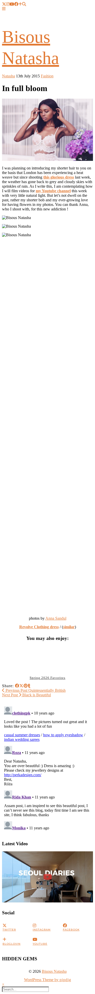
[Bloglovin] (20, 4)
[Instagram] (8, 4)
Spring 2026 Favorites (47, 678)
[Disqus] (47, 767)
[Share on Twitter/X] (21, 686)
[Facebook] (16, 4)
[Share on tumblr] (29, 686)
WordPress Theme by (47, 980)
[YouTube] (12, 4)
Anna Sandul (55, 618)
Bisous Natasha (54, 971)
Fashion (47, 76)
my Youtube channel (53, 191)
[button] (4, 9)
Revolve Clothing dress (39, 627)
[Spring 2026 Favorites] (47, 659)
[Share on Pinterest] (26, 686)
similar (69, 627)
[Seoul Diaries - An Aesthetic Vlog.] (47, 876)
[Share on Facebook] (17, 686)
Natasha (8, 76)
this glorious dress (58, 177)
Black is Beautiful (26, 695)
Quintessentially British (35, 690)
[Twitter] (4, 4)
